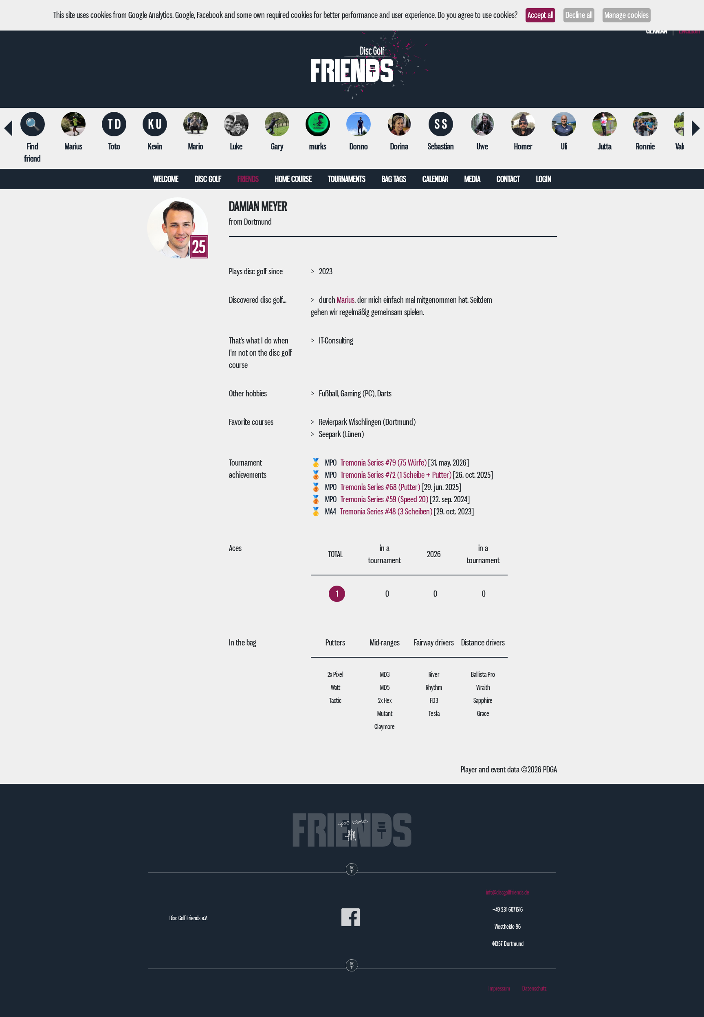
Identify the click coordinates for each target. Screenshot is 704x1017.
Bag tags (394, 179)
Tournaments (346, 179)
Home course (293, 179)
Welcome (165, 179)
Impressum (499, 988)
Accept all (540, 15)
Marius (345, 300)
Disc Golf (208, 179)
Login (543, 179)
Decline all (578, 15)
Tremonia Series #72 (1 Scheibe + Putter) (396, 475)
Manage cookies (627, 15)
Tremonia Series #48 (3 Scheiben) (386, 511)
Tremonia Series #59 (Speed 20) (384, 499)
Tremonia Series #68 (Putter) (380, 487)
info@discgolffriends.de (507, 892)
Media (472, 179)
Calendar (435, 179)
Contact (508, 179)
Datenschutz (534, 988)
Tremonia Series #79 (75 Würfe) (384, 463)
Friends (248, 179)
